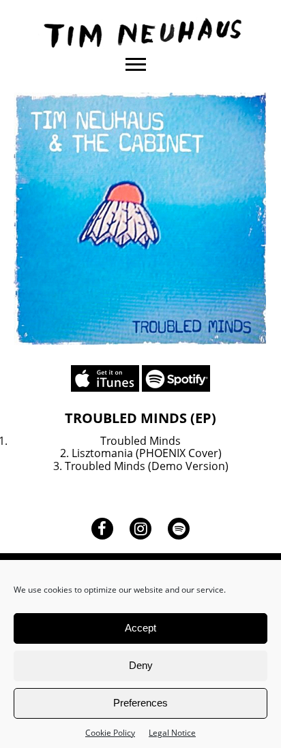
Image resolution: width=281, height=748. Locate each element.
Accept (140, 628)
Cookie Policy (110, 732)
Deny (141, 665)
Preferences (140, 702)
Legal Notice (172, 732)
